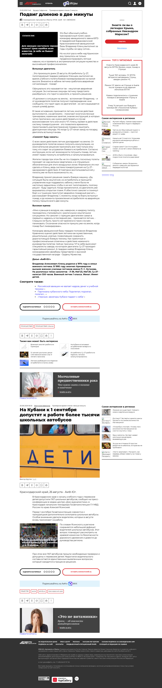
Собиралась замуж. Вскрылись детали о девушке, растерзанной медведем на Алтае (126, 165)
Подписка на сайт (45, 644)
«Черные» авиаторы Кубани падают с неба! (60, 297)
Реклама (76, 642)
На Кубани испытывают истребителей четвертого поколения (81, 347)
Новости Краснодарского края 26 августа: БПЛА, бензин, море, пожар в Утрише (122, 67)
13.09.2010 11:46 (25, 10)
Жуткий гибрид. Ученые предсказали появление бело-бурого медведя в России (127, 124)
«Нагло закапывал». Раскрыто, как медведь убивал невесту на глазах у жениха (127, 454)
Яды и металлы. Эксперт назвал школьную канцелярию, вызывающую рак (125, 437)
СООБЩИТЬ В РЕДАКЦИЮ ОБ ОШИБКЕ (113, 644)
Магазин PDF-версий (91, 642)
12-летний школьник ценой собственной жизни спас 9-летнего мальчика (41, 355)
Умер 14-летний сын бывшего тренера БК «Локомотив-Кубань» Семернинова (122, 108)
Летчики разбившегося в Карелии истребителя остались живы (44, 362)
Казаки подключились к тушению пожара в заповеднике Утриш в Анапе (122, 97)
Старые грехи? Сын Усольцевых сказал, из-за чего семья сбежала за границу (127, 149)
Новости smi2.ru (28, 398)
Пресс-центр (65, 642)
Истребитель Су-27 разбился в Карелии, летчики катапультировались (83, 355)
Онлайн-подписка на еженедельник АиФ (118, 642)
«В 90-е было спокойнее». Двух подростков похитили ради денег (126, 156)
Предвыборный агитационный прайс (81, 644)
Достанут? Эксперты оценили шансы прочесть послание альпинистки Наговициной (127, 420)
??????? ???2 (108, 175)
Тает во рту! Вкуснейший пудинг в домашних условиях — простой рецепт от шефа (126, 132)
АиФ (34, 479)
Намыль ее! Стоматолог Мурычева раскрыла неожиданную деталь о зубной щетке (126, 140)
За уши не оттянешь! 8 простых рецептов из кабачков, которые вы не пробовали (127, 445)
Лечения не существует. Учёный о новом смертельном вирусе (126, 411)
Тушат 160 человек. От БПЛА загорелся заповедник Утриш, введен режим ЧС (122, 77)
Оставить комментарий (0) (81, 307)
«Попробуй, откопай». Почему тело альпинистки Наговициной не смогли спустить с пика (127, 429)
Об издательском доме (47, 642)
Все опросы (122, 48)
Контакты (59, 644)
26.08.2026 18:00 (26, 406)
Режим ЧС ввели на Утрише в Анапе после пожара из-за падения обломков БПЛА (122, 87)
